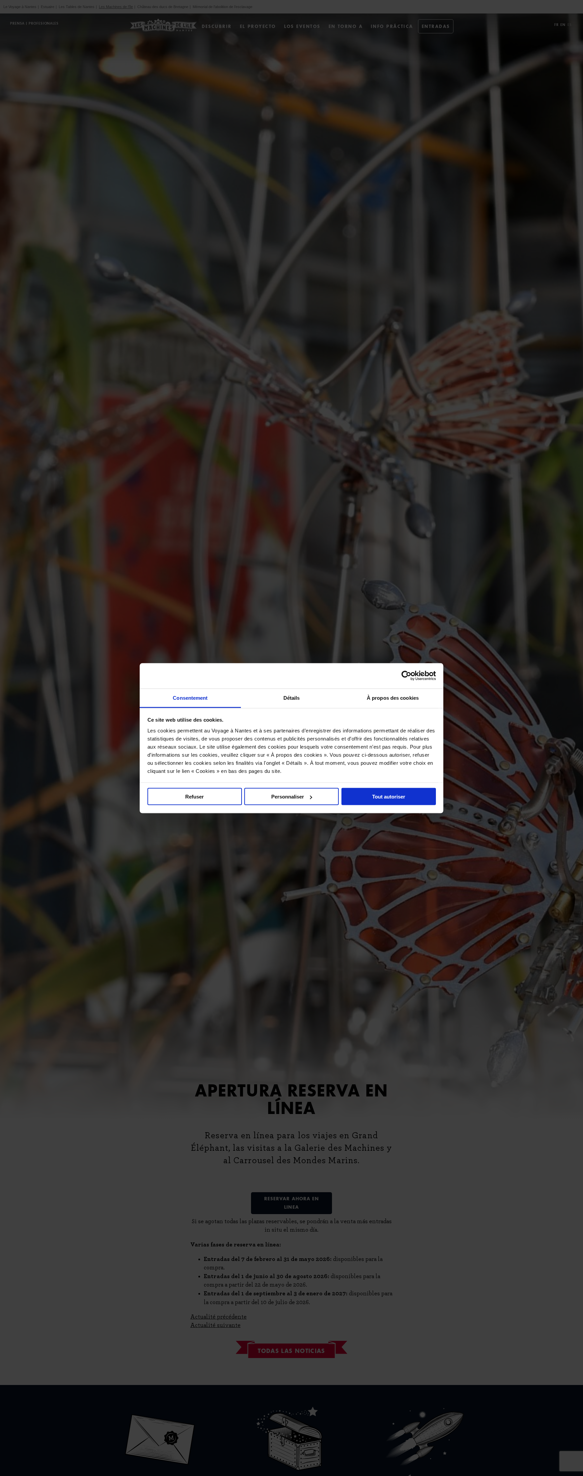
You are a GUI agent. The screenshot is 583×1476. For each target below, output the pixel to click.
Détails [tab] (291, 697)
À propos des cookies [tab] (393, 697)
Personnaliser (287, 797)
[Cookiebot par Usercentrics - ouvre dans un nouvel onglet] (406, 676)
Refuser (194, 797)
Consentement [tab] (190, 697)
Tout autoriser (388, 797)
